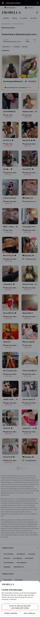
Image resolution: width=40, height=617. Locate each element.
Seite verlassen (29, 613)
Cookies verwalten (10, 613)
